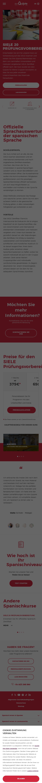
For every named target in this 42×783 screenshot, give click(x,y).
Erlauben (21, 778)
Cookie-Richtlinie (32, 771)
